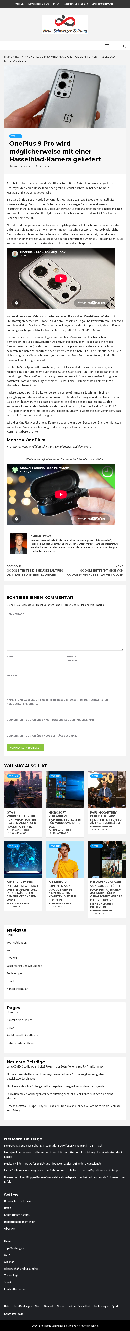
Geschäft (12, 958)
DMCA (56, 3)
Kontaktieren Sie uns (38, 3)
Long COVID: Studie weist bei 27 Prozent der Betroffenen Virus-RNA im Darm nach (56, 1066)
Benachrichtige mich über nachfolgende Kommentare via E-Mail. (51, 719)
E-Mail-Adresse (73, 658)
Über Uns (20, 3)
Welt (10, 950)
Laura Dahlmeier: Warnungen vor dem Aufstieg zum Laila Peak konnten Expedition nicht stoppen (60, 1096)
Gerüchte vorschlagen (38, 337)
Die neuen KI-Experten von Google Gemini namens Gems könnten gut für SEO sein (62, 891)
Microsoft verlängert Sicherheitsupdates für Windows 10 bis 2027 (65, 819)
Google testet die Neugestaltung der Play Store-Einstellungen (35, 570)
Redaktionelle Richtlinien (75, 3)
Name (11, 656)
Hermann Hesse (23, 166)
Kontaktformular (17, 989)
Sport (10, 981)
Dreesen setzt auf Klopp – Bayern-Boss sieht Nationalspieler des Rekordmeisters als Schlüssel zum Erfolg (64, 1108)
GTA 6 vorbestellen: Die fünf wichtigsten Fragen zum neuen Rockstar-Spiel (21, 819)
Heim (10, 935)
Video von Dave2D (59, 209)
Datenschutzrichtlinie (102, 3)
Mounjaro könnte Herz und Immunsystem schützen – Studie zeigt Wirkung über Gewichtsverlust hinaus (55, 1076)
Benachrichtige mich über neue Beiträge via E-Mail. (42, 735)
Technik (15, 136)
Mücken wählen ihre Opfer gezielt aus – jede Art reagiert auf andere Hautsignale (55, 1086)
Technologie (14, 973)
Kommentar (15, 614)
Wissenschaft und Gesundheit (24, 966)
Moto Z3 (55, 372)
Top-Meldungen (17, 942)
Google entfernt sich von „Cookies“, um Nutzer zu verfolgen (94, 570)
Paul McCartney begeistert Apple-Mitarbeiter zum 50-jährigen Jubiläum (106, 818)
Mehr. (87, 446)
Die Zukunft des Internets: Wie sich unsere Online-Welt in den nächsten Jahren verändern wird (23, 891)
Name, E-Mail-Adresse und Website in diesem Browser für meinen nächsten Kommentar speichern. (57, 701)
